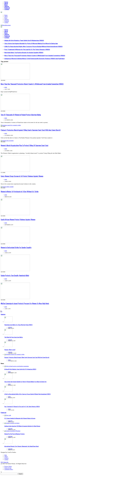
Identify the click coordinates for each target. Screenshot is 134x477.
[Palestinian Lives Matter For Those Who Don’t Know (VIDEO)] (8, 321)
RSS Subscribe (4, 462)
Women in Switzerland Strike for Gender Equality (16, 247)
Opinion (6, 6)
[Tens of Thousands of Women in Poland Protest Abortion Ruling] (15, 110)
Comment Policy (8, 469)
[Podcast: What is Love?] (8, 346)
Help (5, 455)
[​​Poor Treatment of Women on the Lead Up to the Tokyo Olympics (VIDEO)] (8, 403)
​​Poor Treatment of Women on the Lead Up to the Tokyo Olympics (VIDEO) (27, 49)
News (6, 5)
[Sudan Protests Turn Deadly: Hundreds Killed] (15, 270)
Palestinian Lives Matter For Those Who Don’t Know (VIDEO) (18, 325)
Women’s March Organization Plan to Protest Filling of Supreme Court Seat (24, 145)
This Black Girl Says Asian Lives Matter (13, 337)
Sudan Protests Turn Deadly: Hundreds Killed (15, 275)
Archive (6, 458)
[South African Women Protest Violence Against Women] (15, 214)
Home (6, 2)
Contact (6, 9)
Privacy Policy (8, 466)
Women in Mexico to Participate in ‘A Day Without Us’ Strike (19, 191)
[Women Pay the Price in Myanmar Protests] (12, 431)
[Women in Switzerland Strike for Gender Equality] (15, 242)
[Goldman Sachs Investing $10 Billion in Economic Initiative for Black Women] (11, 423)
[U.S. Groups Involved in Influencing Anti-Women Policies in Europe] (7, 415)
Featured (7, 8)
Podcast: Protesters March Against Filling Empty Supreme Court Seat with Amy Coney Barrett (31, 130)
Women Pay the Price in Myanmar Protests (14, 434)
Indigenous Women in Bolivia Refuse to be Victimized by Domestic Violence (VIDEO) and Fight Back (34, 58)
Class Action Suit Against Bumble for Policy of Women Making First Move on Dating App (31, 43)
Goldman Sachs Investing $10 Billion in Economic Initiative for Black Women (22, 426)
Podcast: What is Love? (9, 350)
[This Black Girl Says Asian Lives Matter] (8, 334)
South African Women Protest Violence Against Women (18, 219)
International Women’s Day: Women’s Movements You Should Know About (21, 446)
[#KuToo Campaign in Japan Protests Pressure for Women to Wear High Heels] (15, 298)
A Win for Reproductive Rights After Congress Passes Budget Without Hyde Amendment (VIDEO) (33, 46)
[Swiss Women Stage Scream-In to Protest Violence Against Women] (15, 171)
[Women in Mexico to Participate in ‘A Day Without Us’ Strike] (7, 186)
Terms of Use (7, 468)
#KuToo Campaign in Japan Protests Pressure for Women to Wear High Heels (25, 303)
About (6, 3)
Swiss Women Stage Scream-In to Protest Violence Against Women (22, 176)
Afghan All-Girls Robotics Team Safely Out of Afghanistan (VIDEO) (24, 40)
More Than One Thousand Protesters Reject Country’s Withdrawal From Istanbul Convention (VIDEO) (34, 55)
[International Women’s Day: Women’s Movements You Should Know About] (8, 443)
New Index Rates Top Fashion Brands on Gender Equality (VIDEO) (23, 52)
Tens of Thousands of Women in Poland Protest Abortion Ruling (21, 114)
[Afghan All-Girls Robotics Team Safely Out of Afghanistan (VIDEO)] (16, 366)
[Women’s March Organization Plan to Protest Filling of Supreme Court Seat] (7, 140)
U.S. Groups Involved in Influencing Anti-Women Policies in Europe (19, 418)
